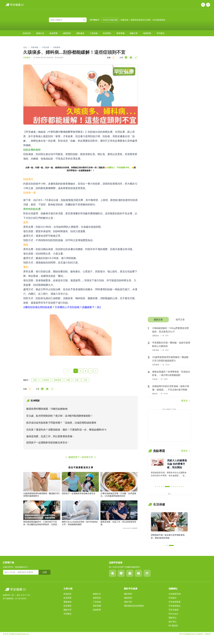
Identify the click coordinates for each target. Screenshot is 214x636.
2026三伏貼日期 (110, 20)
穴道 (85, 380)
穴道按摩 (45, 380)
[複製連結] (136, 58)
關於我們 (128, 594)
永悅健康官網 (174, 594)
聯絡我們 (128, 598)
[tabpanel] (169, 363)
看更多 (184, 400)
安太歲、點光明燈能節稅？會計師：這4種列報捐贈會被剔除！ (59, 415)
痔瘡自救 (125, 20)
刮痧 (35, 380)
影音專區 (107, 33)
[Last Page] (95, 371)
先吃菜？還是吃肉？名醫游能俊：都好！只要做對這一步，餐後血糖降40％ (66, 429)
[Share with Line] (126, 58)
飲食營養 (53, 33)
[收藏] (113, 58)
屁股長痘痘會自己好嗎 (140, 20)
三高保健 (94, 33)
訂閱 (45, 572)
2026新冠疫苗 (158, 20)
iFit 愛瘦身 (173, 625)
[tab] (158, 319)
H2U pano (173, 613)
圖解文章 (134, 33)
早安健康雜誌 (174, 605)
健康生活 (40, 33)
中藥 (76, 380)
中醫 (68, 380)
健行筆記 (172, 621)
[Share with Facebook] (131, 58)
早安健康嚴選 (174, 602)
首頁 (25, 47)
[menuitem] (26, 33)
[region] (80, 169)
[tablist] (169, 319)
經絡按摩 (57, 380)
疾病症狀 (27, 33)
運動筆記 (172, 617)
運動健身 (80, 33)
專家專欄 (120, 33)
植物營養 (147, 33)
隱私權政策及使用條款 (134, 605)
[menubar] (93, 33)
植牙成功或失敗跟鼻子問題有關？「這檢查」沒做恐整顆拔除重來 (61, 422)
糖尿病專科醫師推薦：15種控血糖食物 (46, 408)
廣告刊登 (128, 602)
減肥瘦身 (67, 33)
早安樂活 (160, 33)
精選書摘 (56, 47)
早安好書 (45, 47)
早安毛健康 (173, 609)
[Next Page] (90, 371)
